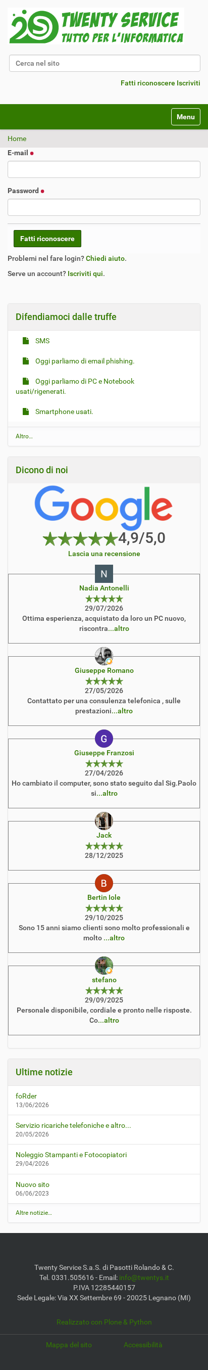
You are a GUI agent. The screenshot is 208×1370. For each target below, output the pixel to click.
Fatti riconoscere (148, 83)
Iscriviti (188, 83)
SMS (41, 341)
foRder (26, 1096)
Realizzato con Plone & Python (104, 1322)
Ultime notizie (44, 1072)
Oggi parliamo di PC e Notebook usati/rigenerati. (75, 386)
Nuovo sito (32, 1184)
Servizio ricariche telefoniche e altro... (73, 1125)
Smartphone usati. (63, 411)
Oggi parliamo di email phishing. (84, 361)
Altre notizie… (34, 1212)
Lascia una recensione (104, 554)
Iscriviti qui (85, 273)
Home (17, 138)
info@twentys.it (144, 1277)
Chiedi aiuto (105, 258)
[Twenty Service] (96, 26)
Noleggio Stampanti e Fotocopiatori (71, 1155)
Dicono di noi (42, 470)
